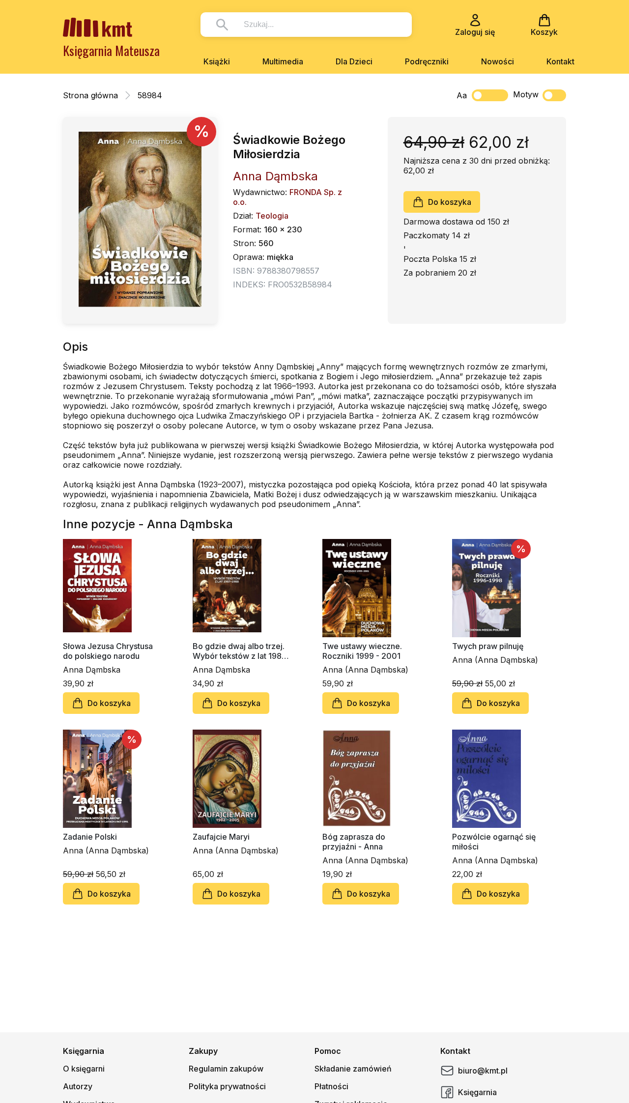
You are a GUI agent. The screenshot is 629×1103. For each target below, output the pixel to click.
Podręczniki (427, 61)
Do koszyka (449, 202)
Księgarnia (477, 1092)
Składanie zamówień (353, 1069)
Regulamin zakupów (226, 1069)
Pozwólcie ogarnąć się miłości (494, 841)
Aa (462, 95)
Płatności (331, 1086)
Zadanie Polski (90, 837)
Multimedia (282, 61)
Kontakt (560, 61)
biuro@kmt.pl (483, 1070)
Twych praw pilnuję (487, 646)
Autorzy (77, 1086)
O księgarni (84, 1069)
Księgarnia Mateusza (111, 50)
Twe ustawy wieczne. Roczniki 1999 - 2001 (362, 651)
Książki (216, 61)
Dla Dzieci (354, 61)
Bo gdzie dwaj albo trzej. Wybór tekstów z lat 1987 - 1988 (239, 651)
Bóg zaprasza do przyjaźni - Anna (353, 841)
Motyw (526, 94)
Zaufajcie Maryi (221, 837)
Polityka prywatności (227, 1086)
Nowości (497, 61)
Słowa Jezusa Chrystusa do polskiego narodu (108, 651)
